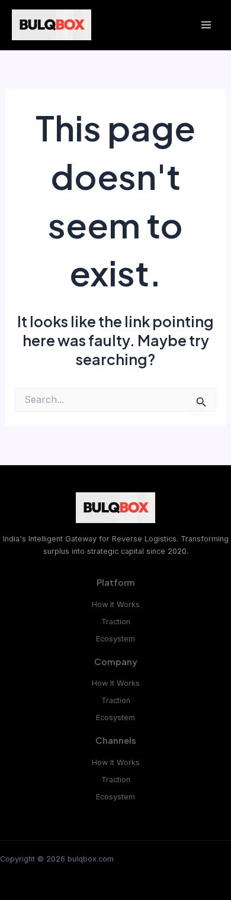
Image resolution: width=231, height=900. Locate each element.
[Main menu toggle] (205, 25)
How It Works (116, 604)
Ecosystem (115, 638)
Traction (115, 621)
